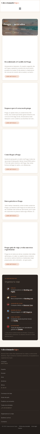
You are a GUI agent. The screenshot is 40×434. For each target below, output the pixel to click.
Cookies (20, 428)
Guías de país (5, 397)
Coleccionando (10, 3)
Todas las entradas (7, 405)
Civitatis (20, 329)
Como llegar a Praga (12, 155)
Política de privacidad (24, 426)
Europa (23, 29)
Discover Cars (28, 305)
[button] (20, 9)
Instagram (4, 361)
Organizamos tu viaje (7, 413)
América (8, 32)
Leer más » (12, 76)
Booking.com (28, 298)
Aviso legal (34, 426)
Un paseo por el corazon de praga (18, 108)
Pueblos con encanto (7, 401)
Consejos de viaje (6, 393)
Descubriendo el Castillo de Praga (18, 62)
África (16, 32)
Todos (7, 29)
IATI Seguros (27, 312)
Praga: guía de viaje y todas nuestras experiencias (19, 249)
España (15, 29)
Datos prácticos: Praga (13, 201)
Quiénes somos (6, 417)
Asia (30, 29)
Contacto (4, 421)
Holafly (16, 321)
